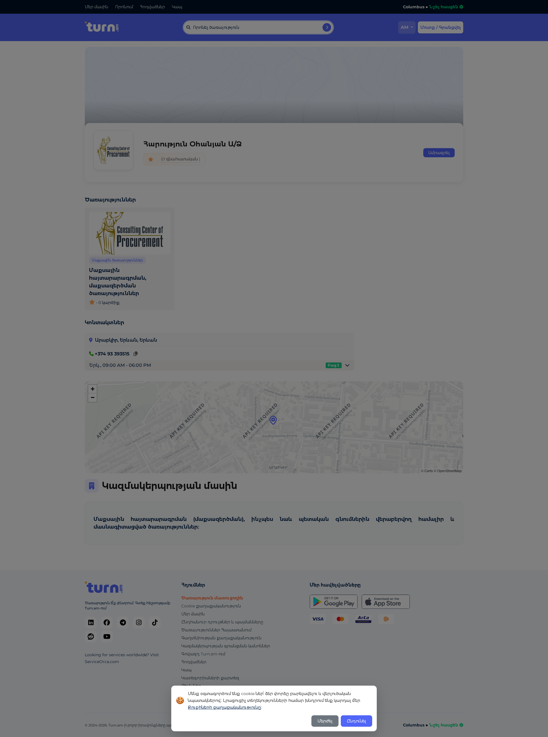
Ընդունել (356, 721)
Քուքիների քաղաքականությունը (224, 707)
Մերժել (325, 721)
